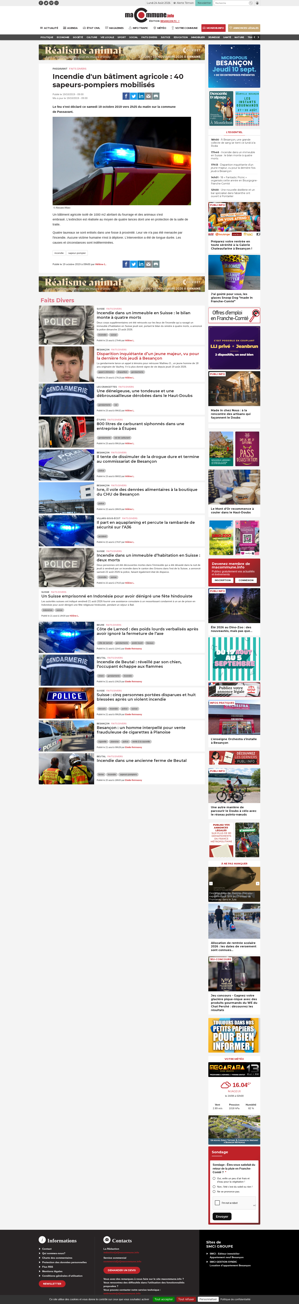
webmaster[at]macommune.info (122, 1293)
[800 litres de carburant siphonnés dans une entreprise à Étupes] (66, 432)
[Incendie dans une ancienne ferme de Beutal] (66, 768)
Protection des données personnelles (64, 1262)
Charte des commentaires (57, 1257)
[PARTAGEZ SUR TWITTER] (133, 96)
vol (116, 405)
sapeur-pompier (77, 253)
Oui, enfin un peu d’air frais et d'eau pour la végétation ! (233, 1180)
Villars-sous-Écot (108, 518)
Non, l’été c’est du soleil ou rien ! (235, 1186)
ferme (101, 774)
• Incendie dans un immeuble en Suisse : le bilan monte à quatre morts (233, 155)
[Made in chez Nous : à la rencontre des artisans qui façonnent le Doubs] (234, 388)
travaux (150, 643)
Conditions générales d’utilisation (62, 1275)
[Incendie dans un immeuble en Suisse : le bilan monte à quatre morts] (66, 321)
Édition (154, 21)
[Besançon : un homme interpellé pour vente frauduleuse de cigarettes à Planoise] (66, 735)
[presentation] (211, 883)
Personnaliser (208, 1299)
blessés (102, 709)
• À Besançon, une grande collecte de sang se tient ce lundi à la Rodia (233, 142)
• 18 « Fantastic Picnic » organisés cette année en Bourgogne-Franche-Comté (234, 180)
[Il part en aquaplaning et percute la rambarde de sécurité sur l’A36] (66, 530)
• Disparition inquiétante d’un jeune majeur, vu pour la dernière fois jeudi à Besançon (233, 168)
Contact (47, 1248)
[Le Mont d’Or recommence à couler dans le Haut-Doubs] (234, 487)
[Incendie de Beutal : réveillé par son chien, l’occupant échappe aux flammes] (66, 670)
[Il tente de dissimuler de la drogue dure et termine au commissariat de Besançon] (66, 465)
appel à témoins (106, 372)
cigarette (102, 741)
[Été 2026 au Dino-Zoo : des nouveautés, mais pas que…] (234, 605)
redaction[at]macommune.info (121, 1252)
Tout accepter (164, 1299)
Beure (100, 625)
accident (102, 536)
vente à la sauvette (141, 741)
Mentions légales (52, 1271)
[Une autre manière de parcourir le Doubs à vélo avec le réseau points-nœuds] (234, 785)
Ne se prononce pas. (228, 1191)
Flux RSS (47, 1266)
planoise (115, 741)
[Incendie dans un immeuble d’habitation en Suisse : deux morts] (66, 563)
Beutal (101, 657)
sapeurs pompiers (128, 774)
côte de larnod (105, 643)
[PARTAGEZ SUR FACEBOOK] (126, 96)
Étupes (101, 419)
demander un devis (122, 1270)
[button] (251, 3)
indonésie (47, 610)
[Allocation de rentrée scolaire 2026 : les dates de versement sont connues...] (234, 921)
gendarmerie (137, 372)
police (101, 470)
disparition (122, 372)
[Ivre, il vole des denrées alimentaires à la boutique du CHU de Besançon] (66, 497)
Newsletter (52, 1283)
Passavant (60, 68)
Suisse (101, 308)
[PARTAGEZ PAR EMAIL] (148, 96)
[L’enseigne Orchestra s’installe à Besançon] (234, 717)
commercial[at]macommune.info (122, 1261)
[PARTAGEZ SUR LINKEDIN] (141, 96)
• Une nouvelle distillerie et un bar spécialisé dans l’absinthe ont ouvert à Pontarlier (233, 193)
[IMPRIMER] (155, 96)
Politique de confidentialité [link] (235, 1299)
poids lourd (137, 643)
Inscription (223, 580)
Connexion (246, 580)
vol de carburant (122, 438)
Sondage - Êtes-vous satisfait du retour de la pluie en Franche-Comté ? (234, 1168)
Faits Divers (77, 68)
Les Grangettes (107, 387)
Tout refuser (186, 1299)
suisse (114, 335)
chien (101, 676)
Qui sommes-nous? (53, 1253)
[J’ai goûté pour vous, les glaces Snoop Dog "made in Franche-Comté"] (234, 272)
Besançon (103, 349)
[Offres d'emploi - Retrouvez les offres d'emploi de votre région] (234, 322)
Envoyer (222, 1216)
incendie (59, 253)
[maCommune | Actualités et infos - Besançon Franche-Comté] (149, 15)
